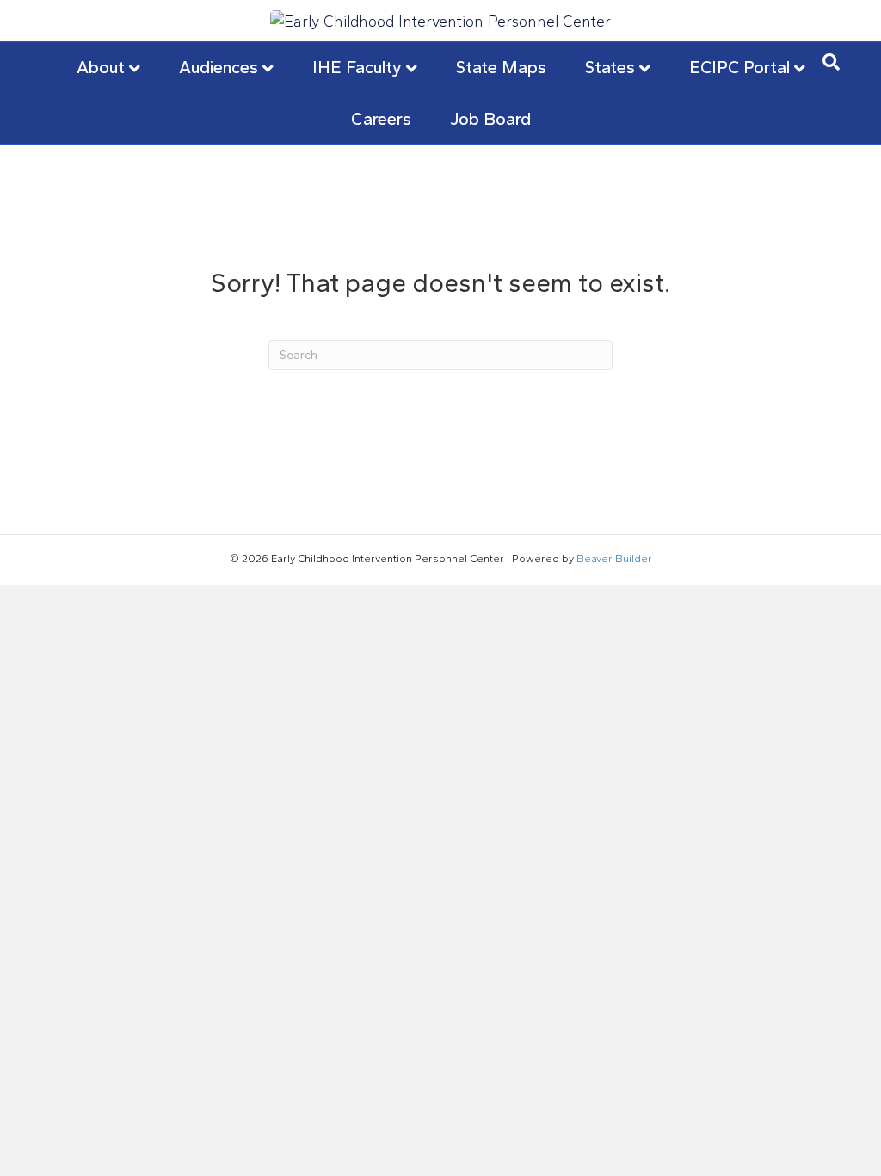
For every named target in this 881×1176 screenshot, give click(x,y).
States (610, 67)
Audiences (218, 67)
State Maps (501, 67)
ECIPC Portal (739, 67)
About (101, 67)
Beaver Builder (614, 559)
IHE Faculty (357, 67)
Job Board (490, 118)
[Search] (831, 61)
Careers (381, 118)
